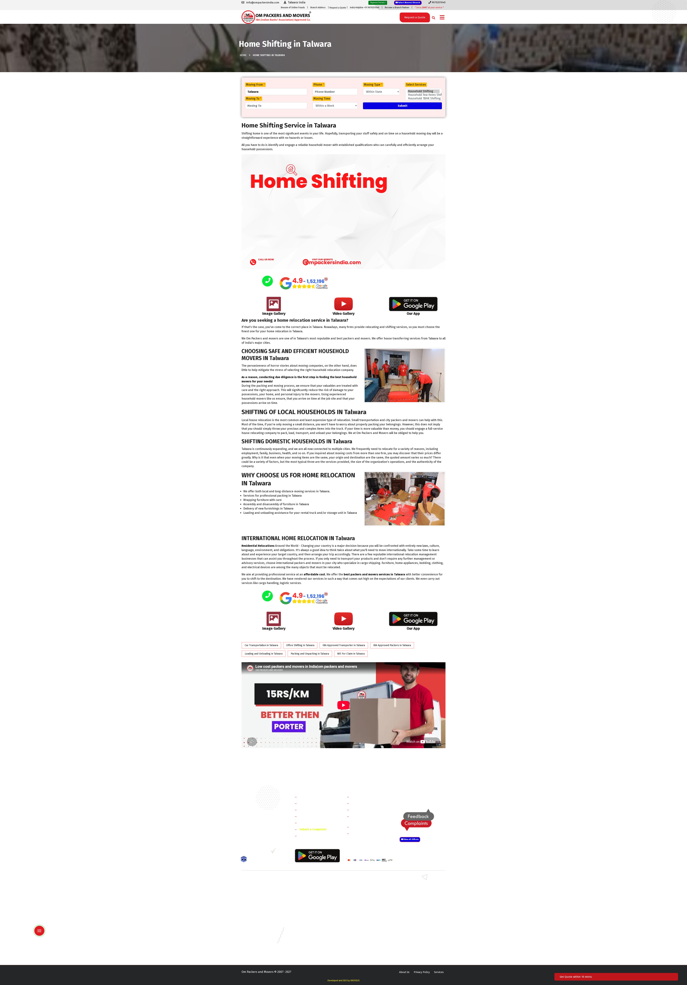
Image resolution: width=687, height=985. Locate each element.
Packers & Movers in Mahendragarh (366, 890)
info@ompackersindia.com (426, 797)
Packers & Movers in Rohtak (415, 879)
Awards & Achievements (315, 803)
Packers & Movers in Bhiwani (310, 890)
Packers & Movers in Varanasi (258, 952)
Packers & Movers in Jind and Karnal (419, 890)
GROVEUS (355, 980)
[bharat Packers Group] (281, 852)
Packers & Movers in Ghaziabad (364, 895)
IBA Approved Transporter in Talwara (344, 645)
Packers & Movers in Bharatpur (364, 905)
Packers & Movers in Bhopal (310, 916)
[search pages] (432, 17)
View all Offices (411, 839)
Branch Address (318, 7)
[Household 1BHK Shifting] (424, 98)
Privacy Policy (422, 972)
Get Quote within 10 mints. (577, 976)
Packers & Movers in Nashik (310, 941)
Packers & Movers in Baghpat (311, 900)
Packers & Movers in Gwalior (258, 926)
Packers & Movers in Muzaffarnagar (262, 905)
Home (243, 55)
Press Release (308, 835)
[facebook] (244, 852)
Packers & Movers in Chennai (258, 921)
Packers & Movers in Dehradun (311, 921)
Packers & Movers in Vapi (413, 947)
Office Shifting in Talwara (300, 645)
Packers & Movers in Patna (361, 941)
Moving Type (373, 84)
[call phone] (267, 281)
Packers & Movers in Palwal (257, 890)
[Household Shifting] (424, 91)
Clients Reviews (309, 809)
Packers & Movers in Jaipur (257, 931)
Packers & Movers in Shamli (414, 900)
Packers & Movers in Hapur (361, 900)
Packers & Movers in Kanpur (362, 931)
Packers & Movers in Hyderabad (312, 926)
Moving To (253, 98)
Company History (310, 796)
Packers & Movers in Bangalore (417, 910)
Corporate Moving (363, 803)
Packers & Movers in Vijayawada (312, 952)
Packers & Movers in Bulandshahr (261, 900)
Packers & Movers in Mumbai (415, 936)
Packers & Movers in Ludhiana (311, 936)
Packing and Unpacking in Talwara (310, 653)
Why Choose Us (309, 822)
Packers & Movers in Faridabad (259, 879)
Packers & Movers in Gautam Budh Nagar (422, 895)
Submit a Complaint (313, 829)
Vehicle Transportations (367, 809)
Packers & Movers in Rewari (310, 884)
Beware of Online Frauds (293, 7)
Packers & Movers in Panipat (415, 884)
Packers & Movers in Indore (362, 926)
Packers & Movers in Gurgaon (311, 879)
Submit (402, 105)
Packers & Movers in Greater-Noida (366, 921)
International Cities (364, 833)
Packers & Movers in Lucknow (259, 936)
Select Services (416, 84)
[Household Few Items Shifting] (424, 95)
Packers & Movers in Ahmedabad (260, 910)
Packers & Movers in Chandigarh (417, 916)
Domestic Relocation (365, 796)
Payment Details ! (378, 2)
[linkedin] (258, 852)
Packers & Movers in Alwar (309, 905)
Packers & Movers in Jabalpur (416, 926)
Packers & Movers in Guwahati (416, 921)
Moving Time (321, 98)
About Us (404, 972)
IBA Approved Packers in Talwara (392, 645)
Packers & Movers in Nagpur (258, 941)
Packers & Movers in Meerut (310, 895)
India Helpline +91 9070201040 (364, 7)
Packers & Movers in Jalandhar (311, 931)
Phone (318, 84)
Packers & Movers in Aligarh (310, 910)
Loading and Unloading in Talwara (263, 653)
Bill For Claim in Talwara (351, 653)
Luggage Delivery (369, 827)
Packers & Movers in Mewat (362, 879)
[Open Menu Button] (442, 17)
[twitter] (251, 852)
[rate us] (303, 283)
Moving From (255, 84)
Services (439, 972)
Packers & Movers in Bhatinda (259, 916)
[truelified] (273, 852)
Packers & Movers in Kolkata (415, 931)
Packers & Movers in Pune (414, 941)
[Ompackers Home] (276, 16)
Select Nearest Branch (409, 2)
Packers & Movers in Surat (361, 947)
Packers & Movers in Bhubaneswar (366, 916)
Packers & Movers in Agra (413, 905)
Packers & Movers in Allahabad (364, 910)
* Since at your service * (429, 7)
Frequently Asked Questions (317, 816)
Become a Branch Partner (397, 7)
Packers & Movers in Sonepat (258, 884)
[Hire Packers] (244, 860)
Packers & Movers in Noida (257, 895)
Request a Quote (338, 7)
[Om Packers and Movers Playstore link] (317, 855)
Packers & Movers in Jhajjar (361, 884)
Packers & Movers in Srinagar (311, 947)
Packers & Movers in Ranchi (257, 947)
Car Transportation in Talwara (261, 645)
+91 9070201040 (262, 832)
